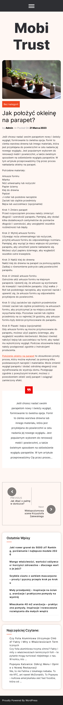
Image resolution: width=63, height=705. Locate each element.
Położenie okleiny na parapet (18, 355)
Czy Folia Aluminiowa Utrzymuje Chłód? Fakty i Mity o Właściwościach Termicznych (34, 642)
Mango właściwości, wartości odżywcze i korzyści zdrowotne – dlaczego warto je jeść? (34, 565)
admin (9, 127)
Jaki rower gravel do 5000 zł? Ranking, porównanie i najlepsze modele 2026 (33, 551)
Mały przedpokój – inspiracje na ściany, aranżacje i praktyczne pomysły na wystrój (33, 593)
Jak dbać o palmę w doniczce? (20, 502)
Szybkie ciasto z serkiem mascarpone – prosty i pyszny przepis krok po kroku (34, 579)
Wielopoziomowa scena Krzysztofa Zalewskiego (34, 513)
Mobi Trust (31, 36)
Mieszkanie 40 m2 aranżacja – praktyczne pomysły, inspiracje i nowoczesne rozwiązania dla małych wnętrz (34, 608)
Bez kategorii (11, 104)
